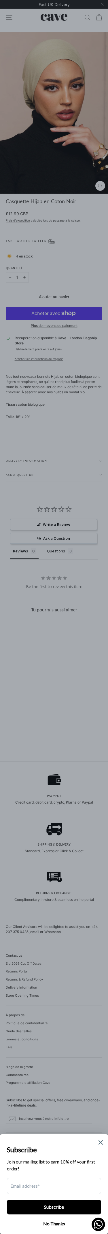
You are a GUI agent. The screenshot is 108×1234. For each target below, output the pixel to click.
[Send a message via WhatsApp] (98, 1224)
